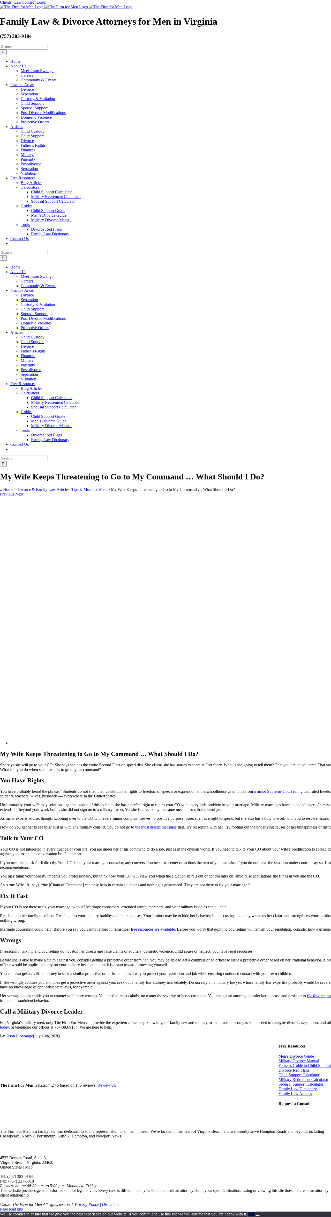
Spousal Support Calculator (301, 1084)
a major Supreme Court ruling (278, 791)
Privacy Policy (87, 1204)
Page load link (11, 1209)
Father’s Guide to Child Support (305, 1065)
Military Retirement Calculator (303, 1079)
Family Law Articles (295, 1093)
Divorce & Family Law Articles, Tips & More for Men (62, 489)
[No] (257, 1215)
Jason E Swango (19, 1036)
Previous (7, 494)
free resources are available (153, 929)
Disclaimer (111, 1204)
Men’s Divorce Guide (296, 1056)
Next (19, 494)
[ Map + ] (30, 1167)
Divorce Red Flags (294, 1070)
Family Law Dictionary (298, 1089)
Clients (5, 2)
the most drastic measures (156, 827)
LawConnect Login (30, 2)
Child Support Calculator (299, 1075)
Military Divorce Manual (299, 1061)
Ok (251, 1214)
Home (8, 489)
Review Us (106, 1085)
